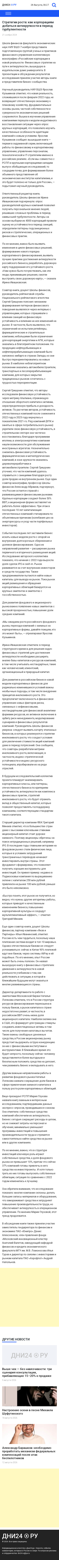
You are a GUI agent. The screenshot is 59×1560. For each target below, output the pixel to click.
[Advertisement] (29, 1297)
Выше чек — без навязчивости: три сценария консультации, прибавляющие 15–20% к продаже (27, 1372)
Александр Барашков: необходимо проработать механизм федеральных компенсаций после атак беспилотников (28, 1453)
